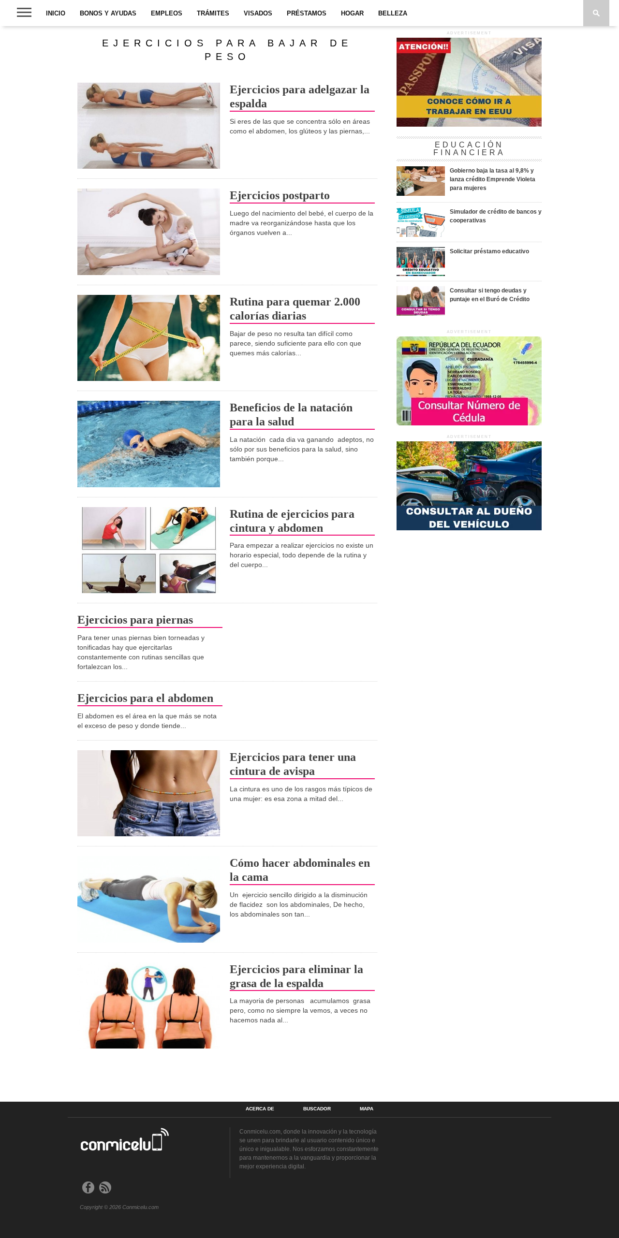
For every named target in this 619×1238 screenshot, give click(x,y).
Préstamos (306, 13)
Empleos (166, 13)
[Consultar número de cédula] (469, 423)
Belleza (392, 13)
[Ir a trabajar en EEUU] (469, 124)
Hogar (352, 13)
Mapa (366, 1109)
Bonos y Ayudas (108, 13)
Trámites (213, 13)
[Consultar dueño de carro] (469, 528)
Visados (258, 13)
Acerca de (260, 1109)
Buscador (317, 1109)
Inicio (55, 13)
